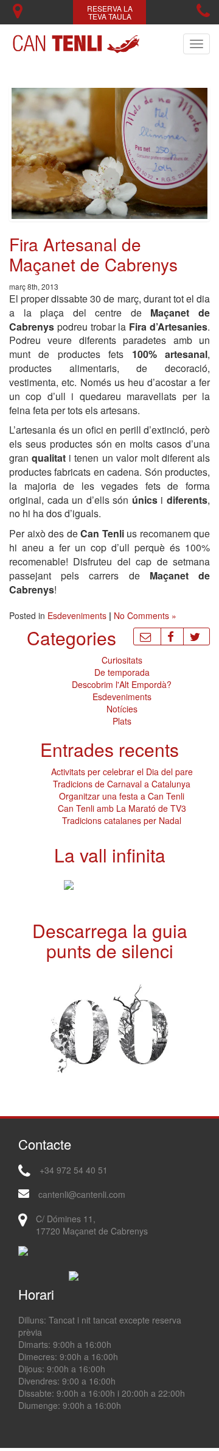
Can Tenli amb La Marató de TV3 (122, 808)
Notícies (121, 709)
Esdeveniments (76, 615)
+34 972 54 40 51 (74, 1170)
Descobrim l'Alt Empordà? (122, 684)
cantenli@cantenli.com (81, 1194)
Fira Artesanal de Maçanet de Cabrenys (93, 254)
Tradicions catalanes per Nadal (121, 820)
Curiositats (122, 660)
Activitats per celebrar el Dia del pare (122, 771)
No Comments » (145, 615)
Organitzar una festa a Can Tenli (121, 796)
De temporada (122, 672)
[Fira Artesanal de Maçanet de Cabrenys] (109, 152)
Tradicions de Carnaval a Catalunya (121, 784)
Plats (122, 721)
